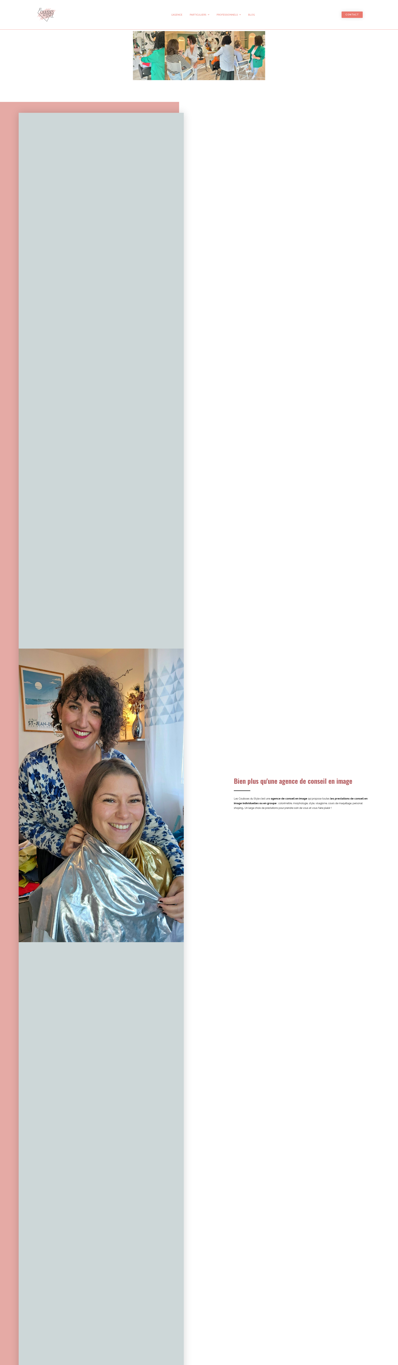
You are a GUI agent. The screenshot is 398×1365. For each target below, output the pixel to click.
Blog (251, 14)
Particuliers (198, 14)
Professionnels (227, 14)
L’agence (176, 14)
